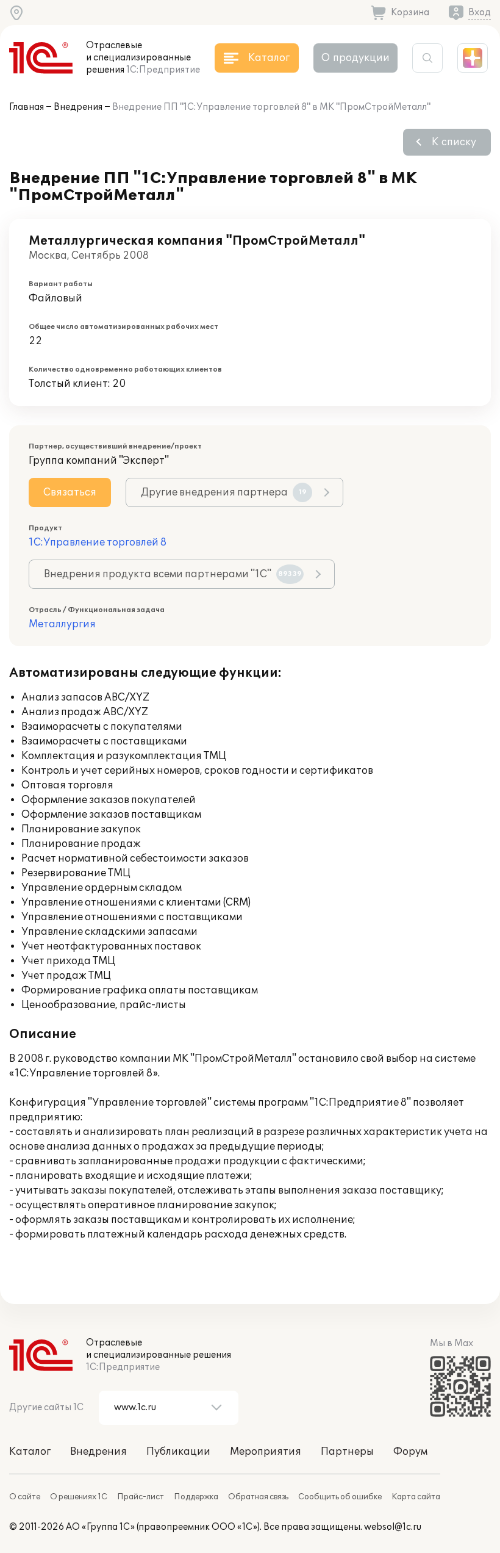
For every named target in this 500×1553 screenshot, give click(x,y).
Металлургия (62, 624)
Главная (26, 107)
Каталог (30, 1452)
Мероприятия (265, 1452)
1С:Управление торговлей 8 (97, 542)
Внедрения (78, 107)
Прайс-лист (140, 1497)
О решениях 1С (78, 1497)
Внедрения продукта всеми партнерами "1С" (173, 574)
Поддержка (196, 1497)
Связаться (69, 492)
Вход (479, 12)
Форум (410, 1452)
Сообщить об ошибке (340, 1497)
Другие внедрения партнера (224, 492)
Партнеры (347, 1452)
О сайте (24, 1497)
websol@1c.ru (392, 1527)
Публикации (178, 1452)
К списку (454, 142)
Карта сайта (415, 1497)
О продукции (355, 58)
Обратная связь (258, 1497)
